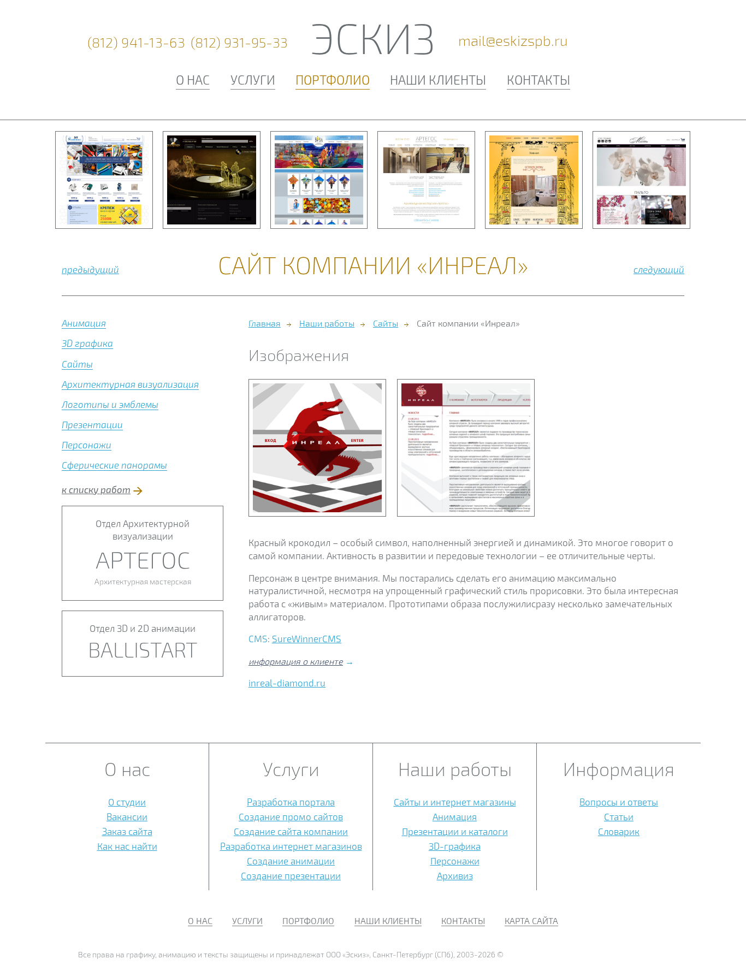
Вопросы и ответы (618, 801)
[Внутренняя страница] (466, 448)
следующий (658, 269)
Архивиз (455, 875)
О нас (193, 79)
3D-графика (455, 845)
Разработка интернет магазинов (291, 845)
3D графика (87, 343)
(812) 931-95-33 (239, 42)
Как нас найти (127, 845)
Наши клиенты (438, 79)
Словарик (619, 831)
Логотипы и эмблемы (110, 404)
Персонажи (86, 444)
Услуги (252, 79)
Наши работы (326, 323)
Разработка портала (291, 801)
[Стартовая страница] (317, 448)
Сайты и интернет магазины (455, 801)
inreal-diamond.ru (286, 682)
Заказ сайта (127, 831)
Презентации (92, 424)
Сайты (77, 363)
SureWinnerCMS (306, 638)
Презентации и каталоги (455, 831)
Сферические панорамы (114, 464)
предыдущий (90, 269)
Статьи (618, 816)
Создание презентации (291, 875)
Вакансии (126, 816)
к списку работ (96, 489)
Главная (264, 323)
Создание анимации (291, 860)
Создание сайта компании (291, 831)
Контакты (538, 79)
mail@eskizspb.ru (513, 40)
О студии (127, 801)
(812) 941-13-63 (136, 42)
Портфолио (332, 79)
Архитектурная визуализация (130, 383)
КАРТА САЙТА (531, 920)
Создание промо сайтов (291, 816)
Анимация (84, 322)
